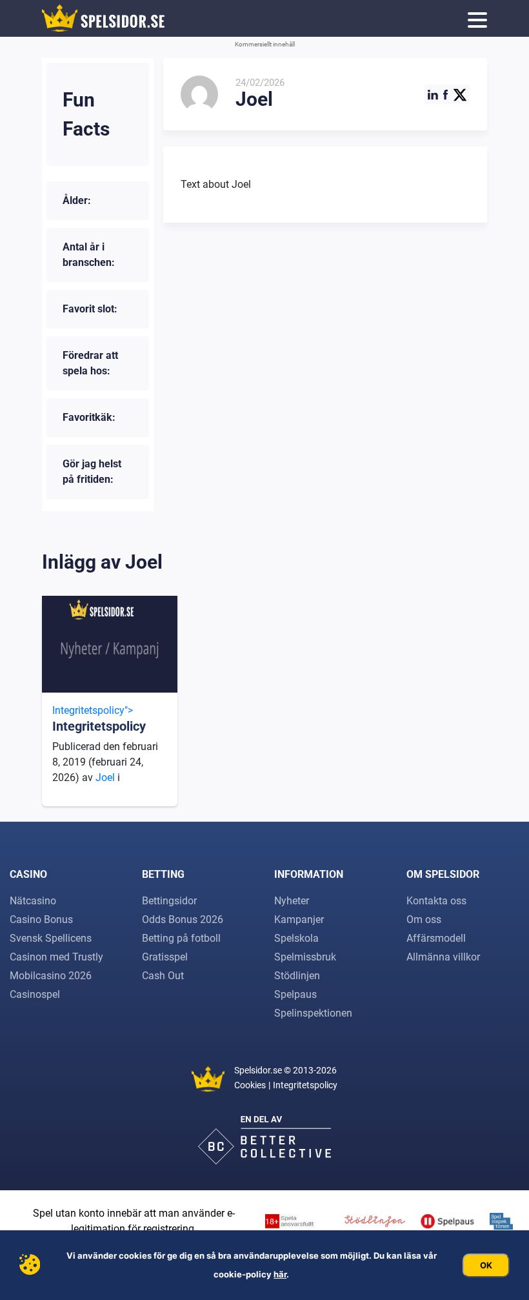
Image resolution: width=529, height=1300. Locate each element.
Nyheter (291, 901)
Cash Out (163, 976)
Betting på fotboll (181, 938)
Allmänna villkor (443, 957)
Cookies (250, 1085)
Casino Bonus (41, 919)
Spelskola (296, 938)
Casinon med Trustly (56, 957)
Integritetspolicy (305, 1085)
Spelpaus (295, 994)
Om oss (423, 919)
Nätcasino (33, 901)
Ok (486, 1265)
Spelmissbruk (305, 957)
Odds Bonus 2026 (182, 919)
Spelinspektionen (313, 1013)
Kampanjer (299, 919)
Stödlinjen (297, 976)
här (280, 1274)
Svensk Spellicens (51, 938)
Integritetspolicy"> (99, 719)
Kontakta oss (436, 901)
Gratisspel (165, 957)
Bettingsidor (169, 901)
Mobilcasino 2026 (51, 976)
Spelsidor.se (258, 1070)
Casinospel (35, 994)
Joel (106, 777)
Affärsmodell (436, 938)
